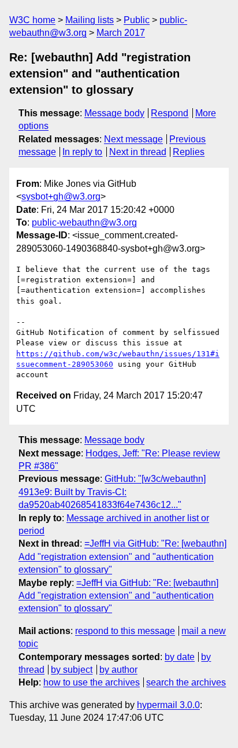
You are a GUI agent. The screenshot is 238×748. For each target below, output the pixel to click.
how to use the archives (91, 682)
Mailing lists (89, 20)
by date (180, 657)
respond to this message (125, 631)
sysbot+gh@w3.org (61, 196)
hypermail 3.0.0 (168, 705)
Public (137, 20)
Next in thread (137, 152)
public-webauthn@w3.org (84, 222)
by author (118, 670)
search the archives (186, 682)
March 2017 (120, 33)
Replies (188, 152)
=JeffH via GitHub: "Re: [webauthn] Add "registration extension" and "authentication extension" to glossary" (122, 556)
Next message (133, 139)
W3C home (32, 20)
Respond (169, 113)
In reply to (82, 152)
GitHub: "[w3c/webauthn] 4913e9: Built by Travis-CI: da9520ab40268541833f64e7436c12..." (112, 492)
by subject (71, 670)
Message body (114, 113)
